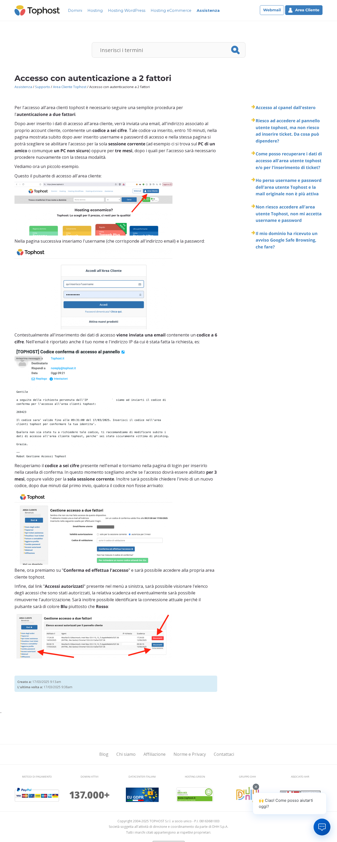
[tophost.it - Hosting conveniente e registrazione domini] (37, 10)
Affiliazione (154, 754)
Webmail (272, 10)
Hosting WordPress (126, 10)
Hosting (95, 10)
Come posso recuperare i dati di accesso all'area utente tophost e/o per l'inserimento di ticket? (289, 160)
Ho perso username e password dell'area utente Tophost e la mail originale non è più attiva (288, 187)
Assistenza (208, 10)
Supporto (42, 86)
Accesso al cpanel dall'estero (285, 107)
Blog (103, 754)
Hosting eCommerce (171, 10)
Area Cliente (307, 10)
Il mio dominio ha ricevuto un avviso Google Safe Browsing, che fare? (287, 240)
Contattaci (224, 754)
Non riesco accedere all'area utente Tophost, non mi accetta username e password (288, 213)
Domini (75, 10)
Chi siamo (126, 754)
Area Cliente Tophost (69, 86)
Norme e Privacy (190, 754)
